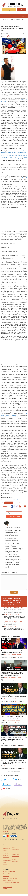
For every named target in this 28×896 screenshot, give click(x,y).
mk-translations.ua (15, 856)
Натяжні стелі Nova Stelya (17, 863)
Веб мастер (5, 851)
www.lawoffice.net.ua (13, 500)
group (19, 779)
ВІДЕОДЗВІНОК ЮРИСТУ (11, 614)
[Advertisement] (14, 220)
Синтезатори (5, 855)
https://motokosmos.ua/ (7, 853)
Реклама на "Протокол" (9, 871)
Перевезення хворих (16, 852)
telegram (7, 784)
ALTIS (6, 526)
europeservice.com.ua (7, 860)
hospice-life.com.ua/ (15, 854)
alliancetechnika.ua (6, 848)
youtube (8, 788)
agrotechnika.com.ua (6, 858)
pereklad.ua (14, 847)
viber (19, 784)
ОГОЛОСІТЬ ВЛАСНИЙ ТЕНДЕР (13, 621)
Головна (5, 19)
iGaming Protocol (7, 887)
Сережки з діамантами (7, 846)
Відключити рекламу (14, 516)
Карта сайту (6, 876)
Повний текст (6, 831)
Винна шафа (14, 850)
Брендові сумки (15, 861)
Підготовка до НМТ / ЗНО (16, 849)
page (8, 779)
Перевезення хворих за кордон (16, 865)
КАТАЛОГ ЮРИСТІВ (10, 626)
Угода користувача (8, 880)
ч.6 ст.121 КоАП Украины (14, 414)
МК (21, 159)
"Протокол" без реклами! (9, 874)
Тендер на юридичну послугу (11, 878)
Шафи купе (14, 859)
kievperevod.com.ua (6, 865)
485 (18, 159)
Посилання (5, 864)
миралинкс (5, 850)
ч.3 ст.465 (24, 178)
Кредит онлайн (7, 884)
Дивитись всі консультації (14, 771)
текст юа (4, 862)
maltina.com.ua (15, 857)
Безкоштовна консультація (13, 608)
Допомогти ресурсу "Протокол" (11, 882)
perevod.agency (6, 857)
